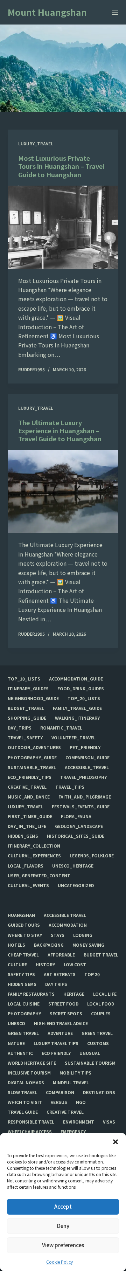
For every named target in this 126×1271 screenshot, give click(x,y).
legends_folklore (92, 855)
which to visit (25, 1102)
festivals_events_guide (81, 806)
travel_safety (25, 737)
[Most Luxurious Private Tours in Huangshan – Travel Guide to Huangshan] (63, 227)
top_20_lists (84, 698)
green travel (23, 1033)
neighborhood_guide (33, 698)
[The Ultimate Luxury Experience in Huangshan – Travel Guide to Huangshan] (63, 491)
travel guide (23, 1112)
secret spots (66, 1013)
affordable (61, 955)
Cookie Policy (59, 1262)
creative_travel (27, 787)
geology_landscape (79, 826)
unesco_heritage (72, 866)
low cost (75, 964)
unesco (16, 1023)
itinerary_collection (34, 846)
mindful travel (71, 1082)
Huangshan (21, 915)
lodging (82, 935)
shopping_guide (27, 718)
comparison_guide (87, 757)
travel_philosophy (83, 777)
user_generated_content (39, 875)
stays (57, 935)
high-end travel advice (61, 1023)
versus (59, 1102)
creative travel (65, 1112)
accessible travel (65, 915)
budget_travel (26, 708)
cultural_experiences (34, 855)
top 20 (92, 974)
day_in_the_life (27, 826)
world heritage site (32, 1063)
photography (24, 1013)
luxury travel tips (56, 1043)
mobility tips (75, 1073)
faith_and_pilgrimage (84, 797)
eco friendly (56, 1053)
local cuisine (24, 1004)
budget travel (101, 955)
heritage (73, 994)
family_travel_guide (77, 708)
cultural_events (28, 885)
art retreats (60, 974)
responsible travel (31, 1122)
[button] (115, 1141)
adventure (60, 1033)
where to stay (25, 935)
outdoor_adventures (34, 747)
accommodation (68, 925)
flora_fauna (76, 816)
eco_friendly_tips (29, 777)
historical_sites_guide (75, 836)
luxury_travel (35, 143)
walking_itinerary (77, 718)
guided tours (24, 925)
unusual (89, 1053)
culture (17, 964)
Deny (63, 1225)
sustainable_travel (32, 767)
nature (16, 1043)
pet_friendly (85, 747)
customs (98, 1043)
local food (100, 1004)
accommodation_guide (76, 679)
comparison (60, 1092)
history (45, 964)
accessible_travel (87, 767)
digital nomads (26, 1082)
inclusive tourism (29, 1073)
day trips (56, 984)
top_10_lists (24, 679)
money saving (88, 945)
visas (109, 1122)
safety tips (21, 974)
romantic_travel (61, 728)
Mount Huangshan (47, 12)
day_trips (19, 728)
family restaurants (31, 994)
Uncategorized (76, 885)
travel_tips (69, 787)
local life (105, 994)
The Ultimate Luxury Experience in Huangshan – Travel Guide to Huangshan (60, 430)
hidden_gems (23, 836)
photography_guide (32, 757)
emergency (73, 1131)
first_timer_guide (30, 816)
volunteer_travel (73, 737)
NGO (81, 1102)
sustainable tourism (90, 1063)
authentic (20, 1053)
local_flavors (25, 866)
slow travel (22, 1092)
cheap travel (23, 955)
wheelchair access (30, 1131)
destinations (99, 1092)
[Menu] (115, 12)
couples (101, 1013)
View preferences (63, 1245)
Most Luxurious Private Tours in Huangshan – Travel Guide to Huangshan (61, 166)
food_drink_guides (80, 688)
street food (63, 1004)
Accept (63, 1206)
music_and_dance (29, 797)
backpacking (49, 945)
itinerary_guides (28, 688)
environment (78, 1122)
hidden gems (22, 984)
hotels (16, 945)
